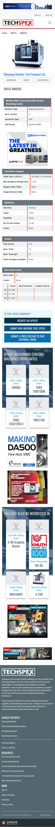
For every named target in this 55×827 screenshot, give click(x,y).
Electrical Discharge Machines (14, 726)
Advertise (5, 800)
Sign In (4, 790)
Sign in (48, 15)
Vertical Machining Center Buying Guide (18, 776)
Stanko (12, 587)
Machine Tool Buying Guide (13, 771)
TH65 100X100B (39, 389)
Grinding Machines (9, 731)
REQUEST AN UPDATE (27, 321)
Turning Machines (9, 721)
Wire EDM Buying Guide (11, 781)
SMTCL (14, 33)
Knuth (32, 561)
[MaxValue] (27, 621)
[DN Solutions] (27, 149)
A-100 (39, 594)
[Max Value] (27, 653)
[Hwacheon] (27, 6)
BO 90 (39, 565)
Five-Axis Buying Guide (11, 757)
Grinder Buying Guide (10, 761)
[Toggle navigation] (49, 22)
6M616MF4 (16, 594)
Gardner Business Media (12, 706)
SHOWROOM (11, 80)
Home (4, 33)
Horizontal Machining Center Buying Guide (19, 766)
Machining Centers (9, 736)
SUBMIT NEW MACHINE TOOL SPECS (27, 328)
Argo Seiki (12, 535)
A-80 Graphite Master (16, 544)
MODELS (26, 80)
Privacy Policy (7, 804)
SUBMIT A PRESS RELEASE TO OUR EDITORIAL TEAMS (27, 338)
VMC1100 (39, 419)
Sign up (37, 15)
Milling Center (17, 382)
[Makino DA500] (27, 450)
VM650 (16, 387)
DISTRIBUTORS (43, 80)
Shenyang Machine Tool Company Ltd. (24, 74)
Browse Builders (8, 743)
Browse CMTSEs (8, 748)
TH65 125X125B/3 (16, 421)
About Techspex (8, 795)
